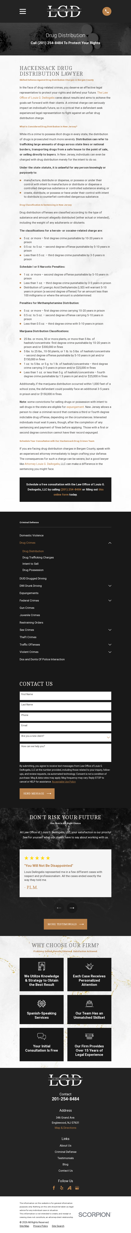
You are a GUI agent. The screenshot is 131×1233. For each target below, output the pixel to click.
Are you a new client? (32, 736)
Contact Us (66, 1170)
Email (24, 725)
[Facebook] (54, 1188)
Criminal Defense (65, 1151)
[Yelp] (62, 1188)
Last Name (27, 704)
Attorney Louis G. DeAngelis (42, 464)
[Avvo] (69, 1188)
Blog (65, 1164)
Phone (24, 715)
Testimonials (65, 1158)
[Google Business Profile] (77, 1188)
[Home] (64, 11)
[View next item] (72, 908)
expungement (75, 407)
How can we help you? (33, 746)
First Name (27, 694)
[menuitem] (65, 535)
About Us (65, 1145)
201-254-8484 (65, 1099)
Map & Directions (65, 1127)
